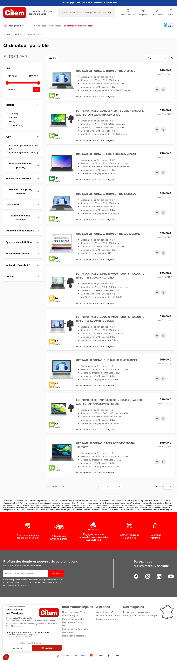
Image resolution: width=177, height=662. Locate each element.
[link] (102, 486)
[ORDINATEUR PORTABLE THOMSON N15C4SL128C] (61, 80)
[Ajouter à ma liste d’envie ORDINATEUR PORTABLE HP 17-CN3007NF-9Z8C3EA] (157, 378)
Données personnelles (73, 619)
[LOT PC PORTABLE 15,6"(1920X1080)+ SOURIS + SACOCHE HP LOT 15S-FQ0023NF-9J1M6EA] (61, 283)
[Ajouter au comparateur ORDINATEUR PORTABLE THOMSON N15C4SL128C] (163, 89)
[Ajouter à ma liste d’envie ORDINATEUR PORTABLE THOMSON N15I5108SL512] (157, 212)
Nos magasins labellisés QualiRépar (140, 615)
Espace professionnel (106, 619)
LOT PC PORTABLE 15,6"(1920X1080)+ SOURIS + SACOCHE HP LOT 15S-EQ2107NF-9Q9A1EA (110, 319)
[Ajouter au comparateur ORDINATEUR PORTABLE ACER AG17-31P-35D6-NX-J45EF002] (163, 461)
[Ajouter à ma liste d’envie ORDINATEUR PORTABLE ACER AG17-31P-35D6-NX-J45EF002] (157, 461)
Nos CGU (66, 625)
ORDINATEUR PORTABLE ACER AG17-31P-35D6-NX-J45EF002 (105, 445)
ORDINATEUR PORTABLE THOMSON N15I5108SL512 (106, 194)
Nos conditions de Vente (74, 612)
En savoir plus (24, 585)
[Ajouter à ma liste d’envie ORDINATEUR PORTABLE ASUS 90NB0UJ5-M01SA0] (157, 172)
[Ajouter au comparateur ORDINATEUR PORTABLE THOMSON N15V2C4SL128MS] (163, 252)
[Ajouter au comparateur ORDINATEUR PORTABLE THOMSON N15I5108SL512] (163, 212)
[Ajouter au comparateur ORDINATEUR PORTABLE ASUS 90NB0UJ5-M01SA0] (163, 172)
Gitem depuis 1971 (104, 612)
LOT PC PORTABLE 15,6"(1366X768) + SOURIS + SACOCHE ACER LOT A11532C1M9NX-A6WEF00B (110, 112)
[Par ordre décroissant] (172, 58)
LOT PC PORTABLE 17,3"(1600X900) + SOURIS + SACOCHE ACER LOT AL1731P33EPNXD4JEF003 (109, 402)
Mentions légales (70, 615)
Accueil (6, 34)
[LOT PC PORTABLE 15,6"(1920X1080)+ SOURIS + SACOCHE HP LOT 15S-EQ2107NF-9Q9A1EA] (61, 326)
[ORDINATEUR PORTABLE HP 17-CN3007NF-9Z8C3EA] (61, 369)
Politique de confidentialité (75, 629)
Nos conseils (55, 25)
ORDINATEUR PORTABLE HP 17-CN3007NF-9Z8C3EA (106, 360)
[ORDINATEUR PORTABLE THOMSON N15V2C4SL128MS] (61, 243)
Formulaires (68, 632)
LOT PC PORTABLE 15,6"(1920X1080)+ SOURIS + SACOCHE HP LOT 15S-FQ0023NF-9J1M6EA (110, 275)
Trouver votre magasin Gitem (137, 612)
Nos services (40, 25)
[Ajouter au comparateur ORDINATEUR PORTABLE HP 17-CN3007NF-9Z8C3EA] (163, 378)
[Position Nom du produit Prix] (157, 58)
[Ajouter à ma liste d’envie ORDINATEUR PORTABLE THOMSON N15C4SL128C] (157, 89)
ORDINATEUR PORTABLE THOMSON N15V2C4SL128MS (108, 234)
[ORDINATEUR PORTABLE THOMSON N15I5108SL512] (61, 203)
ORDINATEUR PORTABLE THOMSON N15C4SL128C (105, 71)
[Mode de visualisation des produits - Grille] (54, 58)
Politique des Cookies (72, 622)
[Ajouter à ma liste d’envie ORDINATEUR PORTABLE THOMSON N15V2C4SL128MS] (157, 252)
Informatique (17, 34)
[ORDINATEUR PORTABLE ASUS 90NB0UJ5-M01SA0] (61, 163)
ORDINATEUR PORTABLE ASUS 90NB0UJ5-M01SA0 (106, 154)
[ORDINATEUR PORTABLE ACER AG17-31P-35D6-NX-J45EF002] (61, 452)
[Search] (109, 12)
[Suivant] (119, 486)
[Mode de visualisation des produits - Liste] (50, 58)
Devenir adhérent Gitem (108, 615)
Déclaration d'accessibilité (75, 635)
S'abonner (55, 573)
